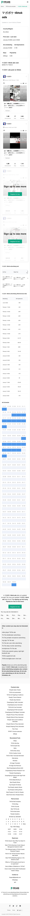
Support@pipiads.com (15, 877)
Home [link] (2, 6)
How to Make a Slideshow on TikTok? (15, 866)
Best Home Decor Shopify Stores (15, 795)
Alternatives (15, 758)
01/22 (20, 829)
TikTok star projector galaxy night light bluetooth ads (13, 652)
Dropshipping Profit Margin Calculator (15, 712)
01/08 (15, 834)
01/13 (15, 831)
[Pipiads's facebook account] (10, 906)
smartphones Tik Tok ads (9, 648)
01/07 (20, 834)
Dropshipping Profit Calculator (15, 710)
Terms (13, 910)
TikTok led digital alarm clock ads (11, 658)
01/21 (9, 831)
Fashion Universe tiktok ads (21, 615)
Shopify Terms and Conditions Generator (15, 720)
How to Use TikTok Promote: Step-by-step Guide (15, 854)
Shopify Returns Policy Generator (15, 724)
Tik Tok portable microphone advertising (13, 638)
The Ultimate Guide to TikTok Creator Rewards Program (15, 850)
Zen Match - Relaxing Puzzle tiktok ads (15, 618)
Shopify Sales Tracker (15, 690)
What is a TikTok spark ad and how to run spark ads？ (15, 863)
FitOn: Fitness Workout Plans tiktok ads (26, 618)
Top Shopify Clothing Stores (15, 790)
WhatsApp (15, 880)
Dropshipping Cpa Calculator (15, 705)
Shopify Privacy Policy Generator (15, 715)
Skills (15, 748)
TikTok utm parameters (15, 692)
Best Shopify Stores (15, 782)
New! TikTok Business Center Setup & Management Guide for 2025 (15, 846)
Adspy (15, 741)
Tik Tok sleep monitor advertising (11, 646)
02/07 (9, 829)
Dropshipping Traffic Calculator (15, 702)
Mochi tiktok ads (9, 615)
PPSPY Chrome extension (15, 731)
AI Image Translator (15, 763)
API (15, 882)
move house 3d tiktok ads (4, 618)
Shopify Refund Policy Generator (15, 717)
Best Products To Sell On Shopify (15, 792)
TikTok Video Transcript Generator (15, 755)
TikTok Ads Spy (15, 743)
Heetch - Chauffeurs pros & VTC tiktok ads (9, 618)
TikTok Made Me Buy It (15, 780)
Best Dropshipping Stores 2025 (15, 768)
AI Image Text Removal (15, 765)
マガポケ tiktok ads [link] (22, 6)
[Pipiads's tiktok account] (17, 906)
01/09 (9, 834)
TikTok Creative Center (15, 753)
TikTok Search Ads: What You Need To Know (15, 841)
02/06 (15, 829)
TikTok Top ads (15, 806)
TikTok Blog (15, 804)
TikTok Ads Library (15, 750)
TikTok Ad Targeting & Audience (15, 695)
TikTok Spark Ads (15, 745)
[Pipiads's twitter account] (13, 906)
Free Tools (15, 729)
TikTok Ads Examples (15, 801)
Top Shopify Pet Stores (15, 785)
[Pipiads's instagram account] (20, 906)
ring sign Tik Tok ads (8, 640)
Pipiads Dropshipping (15, 773)
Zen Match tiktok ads (26, 615)
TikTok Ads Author (15, 811)
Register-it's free (15, 194)
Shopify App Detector (15, 700)
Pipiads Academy (15, 814)
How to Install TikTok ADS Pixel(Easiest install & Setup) (15, 869)
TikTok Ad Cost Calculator (15, 707)
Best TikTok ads (15, 809)
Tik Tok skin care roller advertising (12, 643)
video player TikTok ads (9, 632)
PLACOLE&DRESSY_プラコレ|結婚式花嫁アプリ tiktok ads (15, 615)
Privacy (8, 910)
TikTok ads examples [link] (11, 6)
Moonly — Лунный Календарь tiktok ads (21, 618)
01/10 (20, 831)
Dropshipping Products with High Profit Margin (15, 776)
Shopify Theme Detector (15, 697)
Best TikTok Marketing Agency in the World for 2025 (15, 858)
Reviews (15, 760)
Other (24, 824)
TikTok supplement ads (8, 656)
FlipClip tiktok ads (4, 615)
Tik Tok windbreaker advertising (11, 635)
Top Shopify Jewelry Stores (15, 787)
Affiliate (15, 734)
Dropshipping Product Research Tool (15, 770)
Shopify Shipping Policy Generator (15, 726)
